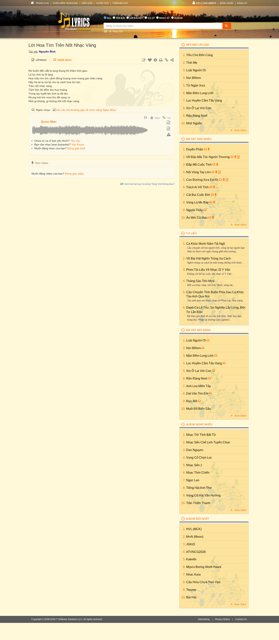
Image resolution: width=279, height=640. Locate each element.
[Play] (35, 119)
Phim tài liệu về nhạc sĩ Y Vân (208, 269)
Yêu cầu (75, 140)
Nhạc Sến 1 (194, 465)
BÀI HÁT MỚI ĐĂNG (198, 330)
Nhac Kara (193, 574)
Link (168, 118)
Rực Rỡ (192, 401)
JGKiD (190, 544)
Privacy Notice (222, 619)
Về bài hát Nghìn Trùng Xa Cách (208, 258)
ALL (109, 18)
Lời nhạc (41, 60)
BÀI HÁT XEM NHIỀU (199, 139)
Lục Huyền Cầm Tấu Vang (204, 100)
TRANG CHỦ (42, 3)
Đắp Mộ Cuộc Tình (199, 164)
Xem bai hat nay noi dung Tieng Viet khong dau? (149, 184)
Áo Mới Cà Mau (197, 217)
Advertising (204, 619)
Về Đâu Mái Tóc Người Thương (208, 157)
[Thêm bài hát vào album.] (169, 122)
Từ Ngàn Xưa (195, 85)
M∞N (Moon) (194, 536)
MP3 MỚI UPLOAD (197, 44)
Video (157, 118)
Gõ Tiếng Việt (115, 31)
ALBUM (178, 18)
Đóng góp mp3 (76, 148)
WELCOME (206, 3)
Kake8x (191, 559)
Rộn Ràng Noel (196, 115)
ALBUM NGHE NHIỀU (199, 424)
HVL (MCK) (194, 529)
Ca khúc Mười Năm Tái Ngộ (205, 243)
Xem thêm (240, 130)
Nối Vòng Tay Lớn (198, 172)
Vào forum (78, 144)
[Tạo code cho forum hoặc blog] (169, 128)
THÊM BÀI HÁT (120, 3)
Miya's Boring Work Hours (203, 567)
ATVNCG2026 (196, 551)
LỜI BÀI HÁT (136, 18)
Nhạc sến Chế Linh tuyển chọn (208, 442)
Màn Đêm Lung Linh (200, 93)
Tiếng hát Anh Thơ (199, 487)
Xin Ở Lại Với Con (198, 108)
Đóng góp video (74, 173)
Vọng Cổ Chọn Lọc (199, 457)
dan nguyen (194, 450)
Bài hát (191, 597)
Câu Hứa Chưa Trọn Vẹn (203, 582)
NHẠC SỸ (164, 18)
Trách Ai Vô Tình (197, 187)
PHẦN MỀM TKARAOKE (65, 3)
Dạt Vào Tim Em (197, 393)
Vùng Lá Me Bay (197, 202)
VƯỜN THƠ (102, 3)
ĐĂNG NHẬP (226, 3)
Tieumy (191, 589)
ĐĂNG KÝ (242, 3)
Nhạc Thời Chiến (198, 472)
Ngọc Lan (192, 480)
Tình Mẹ (191, 62)
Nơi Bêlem (193, 77)
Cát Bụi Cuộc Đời (198, 194)
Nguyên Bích (47, 51)
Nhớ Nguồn (194, 123)
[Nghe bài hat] (146, 118)
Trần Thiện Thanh (198, 503)
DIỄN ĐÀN (87, 3)
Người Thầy (194, 210)
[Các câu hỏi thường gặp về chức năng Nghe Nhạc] (84, 109)
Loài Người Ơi (196, 70)
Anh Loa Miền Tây (198, 386)
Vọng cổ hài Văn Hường (203, 495)
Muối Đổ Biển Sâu (198, 408)
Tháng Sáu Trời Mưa (200, 281)
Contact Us (241, 619)
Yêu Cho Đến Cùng (199, 55)
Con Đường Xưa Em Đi (202, 179)
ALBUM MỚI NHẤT (197, 518)
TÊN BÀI (120, 18)
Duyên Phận (195, 149)
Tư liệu (191, 233)
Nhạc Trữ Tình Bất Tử (201, 434)
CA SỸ (151, 18)
